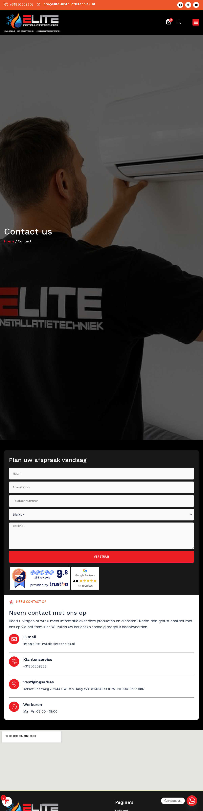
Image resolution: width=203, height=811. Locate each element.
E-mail (29, 636)
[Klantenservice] (14, 661)
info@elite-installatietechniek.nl (49, 644)
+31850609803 (34, 667)
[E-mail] (14, 639)
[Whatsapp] (192, 800)
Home (9, 242)
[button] (195, 22)
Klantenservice (37, 659)
